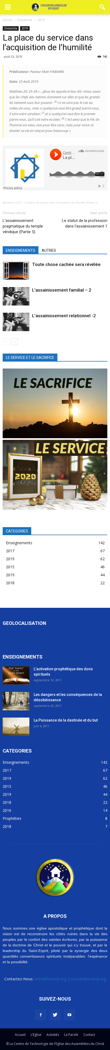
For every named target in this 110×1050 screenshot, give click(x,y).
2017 (10, 550)
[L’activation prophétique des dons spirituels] (16, 675)
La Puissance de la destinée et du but (66, 720)
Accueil (20, 1034)
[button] (102, 7)
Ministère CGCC (12, 202)
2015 (10, 566)
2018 (10, 582)
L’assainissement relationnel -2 (64, 315)
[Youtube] (69, 1015)
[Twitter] (55, 1015)
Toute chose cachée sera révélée (66, 264)
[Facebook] (40, 1015)
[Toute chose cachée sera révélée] (16, 270)
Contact (89, 1034)
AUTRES (49, 250)
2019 (25, 28)
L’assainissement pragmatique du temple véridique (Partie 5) (23, 226)
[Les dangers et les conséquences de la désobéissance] (16, 701)
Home (7, 20)
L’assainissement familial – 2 (61, 290)
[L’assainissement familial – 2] (16, 296)
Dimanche (10, 28)
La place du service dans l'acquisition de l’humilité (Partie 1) (61, 202)
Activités (52, 1034)
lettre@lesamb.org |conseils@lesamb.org (70, 978)
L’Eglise (36, 1034)
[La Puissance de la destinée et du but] (16, 727)
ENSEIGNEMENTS (20, 250)
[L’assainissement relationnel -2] (16, 322)
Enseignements (19, 542)
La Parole (71, 1034)
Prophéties (12, 818)
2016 (7, 810)
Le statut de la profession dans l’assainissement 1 (84, 223)
